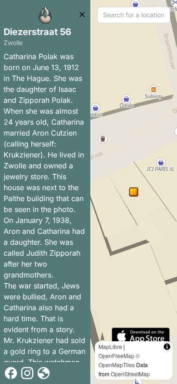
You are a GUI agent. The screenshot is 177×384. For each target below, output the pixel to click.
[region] (133, 192)
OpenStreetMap (130, 374)
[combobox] (134, 15)
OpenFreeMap (116, 355)
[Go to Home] (45, 14)
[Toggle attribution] (167, 346)
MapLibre (110, 346)
